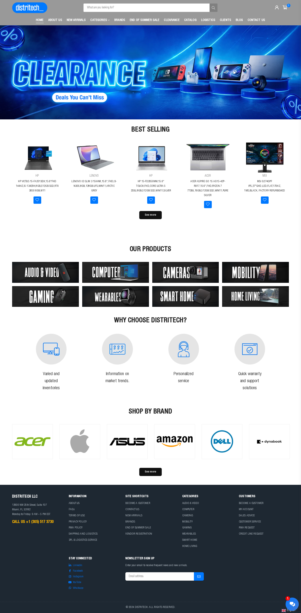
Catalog (190, 20)
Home (40, 20)
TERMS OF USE (77, 515)
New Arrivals (76, 20)
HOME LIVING (189, 546)
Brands (119, 20)
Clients (225, 20)
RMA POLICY (75, 527)
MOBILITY (187, 521)
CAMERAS (187, 515)
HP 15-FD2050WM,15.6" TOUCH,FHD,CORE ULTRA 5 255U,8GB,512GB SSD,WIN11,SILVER (151, 186)
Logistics (208, 20)
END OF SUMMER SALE (138, 527)
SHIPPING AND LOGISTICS (83, 534)
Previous (11, 72)
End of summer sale (145, 20)
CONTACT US (132, 509)
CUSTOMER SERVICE (250, 521)
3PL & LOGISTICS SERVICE (83, 540)
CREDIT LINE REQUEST (251, 534)
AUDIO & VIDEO (190, 503)
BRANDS (130, 521)
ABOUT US (74, 503)
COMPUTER (188, 509)
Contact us (256, 20)
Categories (99, 20)
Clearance (171, 20)
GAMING (187, 527)
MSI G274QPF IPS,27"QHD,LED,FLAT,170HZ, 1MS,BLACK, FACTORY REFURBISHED (264, 186)
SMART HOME (189, 540)
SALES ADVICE (247, 515)
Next (290, 72)
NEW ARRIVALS (133, 515)
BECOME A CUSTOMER (137, 503)
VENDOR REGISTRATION (138, 534)
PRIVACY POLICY (78, 521)
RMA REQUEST (247, 527)
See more (150, 215)
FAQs (71, 509)
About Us (55, 20)
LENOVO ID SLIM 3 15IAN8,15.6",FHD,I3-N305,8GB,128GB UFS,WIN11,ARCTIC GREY (94, 186)
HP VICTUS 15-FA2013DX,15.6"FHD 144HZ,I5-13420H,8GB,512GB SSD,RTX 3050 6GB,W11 (37, 186)
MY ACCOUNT (246, 509)
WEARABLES (189, 534)
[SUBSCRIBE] (199, 576)
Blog (239, 20)
